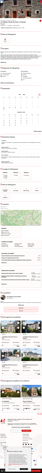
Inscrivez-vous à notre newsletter (21, 427)
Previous (3, 328)
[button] (21, 216)
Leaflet (30, 225)
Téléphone (21, 308)
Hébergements (2, 2)
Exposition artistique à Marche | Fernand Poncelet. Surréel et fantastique (14, 276)
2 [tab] (20, 17)
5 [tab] (23, 17)
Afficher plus (3, 62)
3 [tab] (21, 17)
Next (18, 328)
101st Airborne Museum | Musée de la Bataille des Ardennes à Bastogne (16, 260)
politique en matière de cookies (15, 464)
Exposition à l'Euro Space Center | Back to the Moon (12, 273)
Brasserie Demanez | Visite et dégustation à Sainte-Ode (13, 255)
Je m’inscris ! (26, 430)
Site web (21, 310)
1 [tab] (19, 17)
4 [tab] (22, 17)
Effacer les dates (37, 131)
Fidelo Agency (40, 457)
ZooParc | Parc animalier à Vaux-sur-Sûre (10, 257)
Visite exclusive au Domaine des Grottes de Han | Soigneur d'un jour (15, 279)
